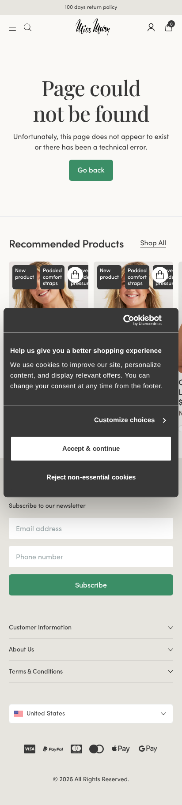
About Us (21, 649)
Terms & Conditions (36, 671)
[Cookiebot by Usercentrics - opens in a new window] (133, 320)
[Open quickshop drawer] (75, 275)
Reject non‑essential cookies (91, 477)
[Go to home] (93, 27)
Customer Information (40, 627)
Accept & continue (91, 448)
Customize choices (124, 420)
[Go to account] (151, 27)
